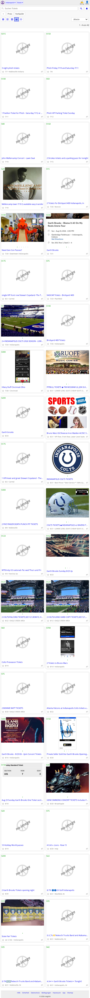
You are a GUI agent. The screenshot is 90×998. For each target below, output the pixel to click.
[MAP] (21, 19)
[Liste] (3, 19)
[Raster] (12, 19)
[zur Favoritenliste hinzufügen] (3, 71)
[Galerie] (16, 19)
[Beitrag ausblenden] (42, 71)
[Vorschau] (7, 19)
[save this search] (87, 8)
